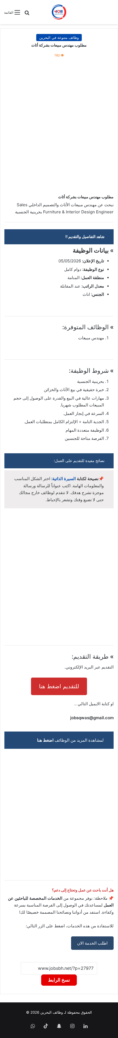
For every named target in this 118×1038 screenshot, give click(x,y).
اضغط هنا (45, 740)
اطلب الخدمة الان (92, 943)
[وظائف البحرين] (59, 12)
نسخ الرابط (59, 980)
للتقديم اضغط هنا (59, 686)
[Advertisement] (59, 127)
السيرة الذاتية (64, 478)
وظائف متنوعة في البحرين (59, 37)
